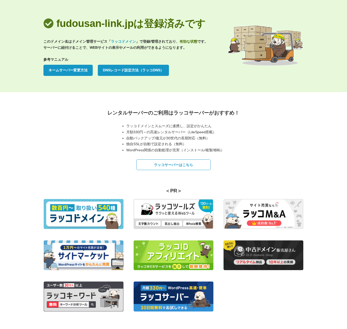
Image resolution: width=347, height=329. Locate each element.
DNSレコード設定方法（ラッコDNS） (133, 70)
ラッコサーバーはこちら (173, 165)
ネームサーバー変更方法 (68, 70)
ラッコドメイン (123, 41)
